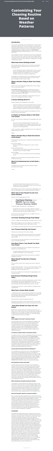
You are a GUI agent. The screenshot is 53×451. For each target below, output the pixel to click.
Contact (47, 1)
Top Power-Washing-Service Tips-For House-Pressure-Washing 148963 (19, 1)
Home (43, 1)
